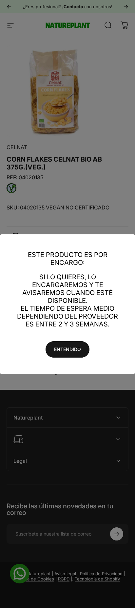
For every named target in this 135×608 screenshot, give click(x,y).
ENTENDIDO (67, 349)
